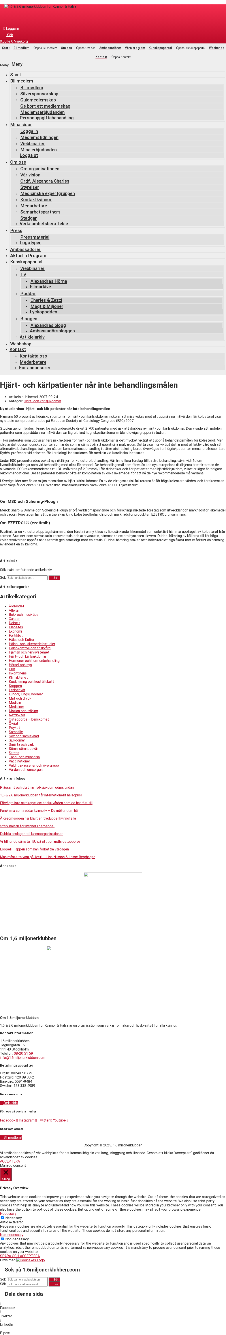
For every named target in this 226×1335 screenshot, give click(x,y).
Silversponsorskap (39, 93)
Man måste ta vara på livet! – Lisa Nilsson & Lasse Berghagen (47, 857)
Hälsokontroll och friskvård (30, 648)
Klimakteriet (18, 677)
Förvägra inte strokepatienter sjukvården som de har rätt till (46, 803)
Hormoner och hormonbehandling (34, 661)
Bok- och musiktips (23, 614)
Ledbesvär (17, 690)
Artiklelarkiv (32, 337)
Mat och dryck (20, 698)
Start (15, 74)
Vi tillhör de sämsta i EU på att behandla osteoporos (40, 841)
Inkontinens (18, 673)
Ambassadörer (25, 249)
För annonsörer (35, 367)
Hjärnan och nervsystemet (29, 652)
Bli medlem (21, 81)
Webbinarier (32, 143)
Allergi (14, 610)
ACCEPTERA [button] (10, 1161)
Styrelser (29, 187)
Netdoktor (17, 715)
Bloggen (28, 318)
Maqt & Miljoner (46, 306)
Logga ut (29, 155)
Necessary (13, 1218)
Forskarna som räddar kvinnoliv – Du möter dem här (39, 811)
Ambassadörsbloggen (52, 330)
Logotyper (30, 242)
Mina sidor (21, 124)
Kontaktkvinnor (36, 199)
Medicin (15, 702)
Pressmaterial (34, 237)
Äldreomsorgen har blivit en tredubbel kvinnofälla (38, 818)
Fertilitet (16, 635)
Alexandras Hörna (48, 281)
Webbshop (20, 343)
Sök (3, 577)
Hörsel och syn (20, 665)
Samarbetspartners (40, 212)
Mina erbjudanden (38, 149)
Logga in (29, 131)
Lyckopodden (43, 312)
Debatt (14, 623)
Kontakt (17, 349)
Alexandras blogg (48, 325)
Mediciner (16, 707)
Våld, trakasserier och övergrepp (34, 765)
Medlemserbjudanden (42, 112)
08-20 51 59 (23, 1053)
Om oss (18, 162)
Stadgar (28, 218)
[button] (113, 64)
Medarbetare (33, 205)
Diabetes (16, 627)
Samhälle (16, 732)
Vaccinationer (19, 761)
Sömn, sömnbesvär (23, 749)
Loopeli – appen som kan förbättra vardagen (34, 849)
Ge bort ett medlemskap (45, 106)
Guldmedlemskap (38, 100)
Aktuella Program (28, 255)
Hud (12, 669)
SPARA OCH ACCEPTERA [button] (20, 1256)
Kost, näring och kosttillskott (31, 682)
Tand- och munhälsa (24, 757)
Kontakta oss (33, 356)
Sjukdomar (17, 740)
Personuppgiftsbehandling (47, 117)
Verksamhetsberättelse (44, 223)
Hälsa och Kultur (21, 640)
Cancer (14, 619)
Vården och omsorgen (26, 770)
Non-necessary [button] (11, 1235)
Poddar (28, 293)
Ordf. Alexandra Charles (44, 181)
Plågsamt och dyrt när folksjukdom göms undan (37, 787)
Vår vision (30, 175)
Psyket (14, 728)
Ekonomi (15, 631)
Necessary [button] (8, 1213)
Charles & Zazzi (46, 300)
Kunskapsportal (26, 261)
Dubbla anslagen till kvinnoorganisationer (31, 834)
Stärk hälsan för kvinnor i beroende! (27, 826)
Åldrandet (16, 606)
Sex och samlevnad (24, 736)
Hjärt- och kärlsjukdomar (42, 401)
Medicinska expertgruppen (47, 193)
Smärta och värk (21, 744)
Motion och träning (23, 711)
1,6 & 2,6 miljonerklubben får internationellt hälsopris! (41, 795)
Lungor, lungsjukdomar (26, 694)
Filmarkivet (41, 286)
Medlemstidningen (39, 137)
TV (23, 274)
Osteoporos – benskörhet (29, 719)
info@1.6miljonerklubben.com (22, 1058)
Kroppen (15, 686)
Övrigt (13, 723)
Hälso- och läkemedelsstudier (32, 644)
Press (16, 230)
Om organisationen (39, 168)
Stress (14, 753)
